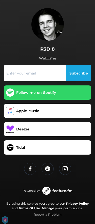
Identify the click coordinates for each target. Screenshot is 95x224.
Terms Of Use (29, 208)
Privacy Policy (77, 203)
